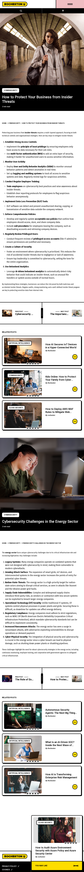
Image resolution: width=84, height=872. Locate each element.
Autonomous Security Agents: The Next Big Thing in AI (60, 713)
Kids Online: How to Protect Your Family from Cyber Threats (60, 380)
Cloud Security (16, 408)
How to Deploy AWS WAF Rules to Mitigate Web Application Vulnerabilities (59, 412)
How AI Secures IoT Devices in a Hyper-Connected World (61, 346)
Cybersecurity (10, 90)
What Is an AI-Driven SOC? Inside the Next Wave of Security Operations (59, 745)
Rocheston (51, 350)
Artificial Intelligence (19, 343)
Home (4, 123)
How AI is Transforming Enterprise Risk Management (61, 776)
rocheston (51, 415)
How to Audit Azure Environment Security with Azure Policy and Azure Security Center (55, 850)
